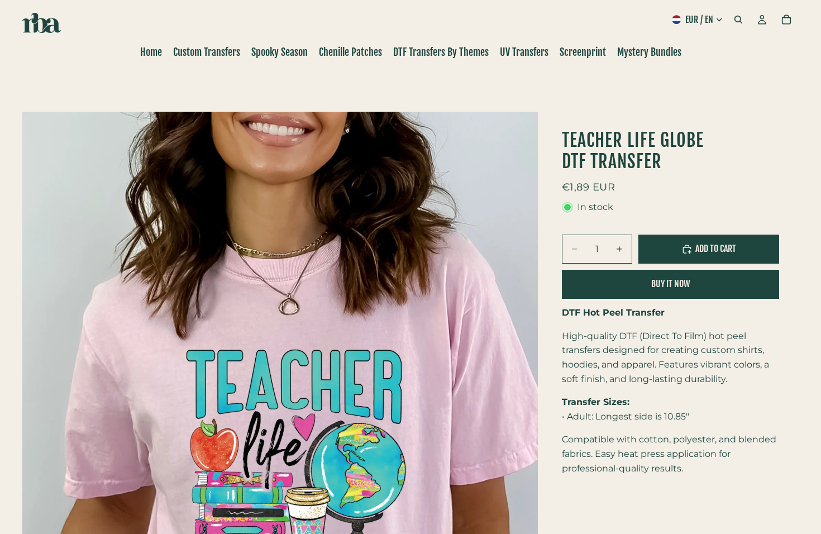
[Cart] (786, 19)
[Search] (738, 19)
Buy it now (670, 283)
